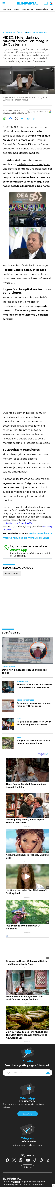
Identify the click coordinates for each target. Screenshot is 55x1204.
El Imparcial (9, 32)
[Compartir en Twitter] (16, 118)
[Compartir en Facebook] (10, 118)
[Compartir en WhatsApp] (5, 118)
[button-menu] (3, 3)
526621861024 (27, 1101)
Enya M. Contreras (13, 110)
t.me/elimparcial (27, 1141)
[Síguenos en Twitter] (14, 1160)
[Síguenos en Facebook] (7, 1160)
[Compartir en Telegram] (22, 118)
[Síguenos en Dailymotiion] (48, 1160)
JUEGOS (7, 9)
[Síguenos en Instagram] (21, 1160)
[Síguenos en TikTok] (34, 1160)
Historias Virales (37, 32)
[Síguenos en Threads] (41, 1160)
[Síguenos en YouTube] (28, 1160)
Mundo (22, 32)
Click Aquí (27, 1114)
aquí (24, 555)
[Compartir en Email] (28, 118)
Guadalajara (42, 9)
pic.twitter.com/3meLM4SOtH (18, 523)
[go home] (27, 1178)
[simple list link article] (27, 651)
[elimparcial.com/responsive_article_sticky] (53, 1185)
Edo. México (28, 9)
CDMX (16, 9)
